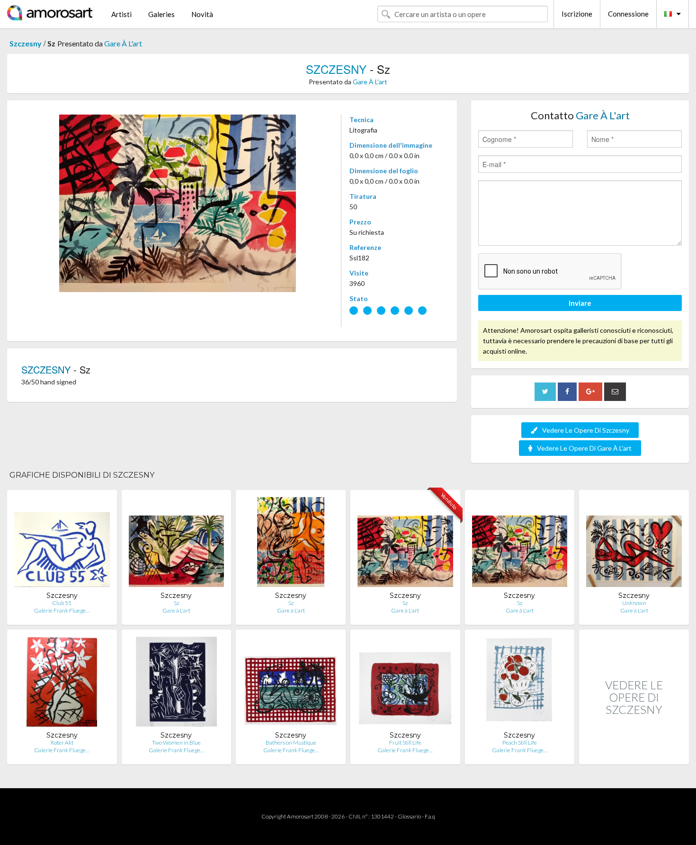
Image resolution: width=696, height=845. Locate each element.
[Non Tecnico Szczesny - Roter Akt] (62, 683)
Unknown (634, 602)
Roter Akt (62, 742)
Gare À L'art (123, 43)
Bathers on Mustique (291, 742)
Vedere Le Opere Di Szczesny (585, 430)
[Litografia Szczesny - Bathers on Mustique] (291, 683)
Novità (202, 14)
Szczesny (25, 43)
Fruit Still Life (405, 742)
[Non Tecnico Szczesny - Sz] (176, 544)
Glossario (409, 816)
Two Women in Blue (176, 742)
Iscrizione (577, 13)
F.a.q (430, 816)
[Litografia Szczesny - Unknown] (634, 544)
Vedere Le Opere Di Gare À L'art (584, 448)
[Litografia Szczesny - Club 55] (62, 544)
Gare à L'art (176, 610)
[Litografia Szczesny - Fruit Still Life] (405, 683)
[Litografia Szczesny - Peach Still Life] (519, 683)
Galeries (161, 14)
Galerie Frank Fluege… (61, 610)
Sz (176, 602)
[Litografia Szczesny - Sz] (291, 544)
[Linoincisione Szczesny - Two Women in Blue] (176, 683)
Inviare (580, 303)
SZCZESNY (336, 69)
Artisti (121, 14)
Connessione (628, 13)
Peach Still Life (519, 742)
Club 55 (61, 602)
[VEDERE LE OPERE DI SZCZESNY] (634, 754)
